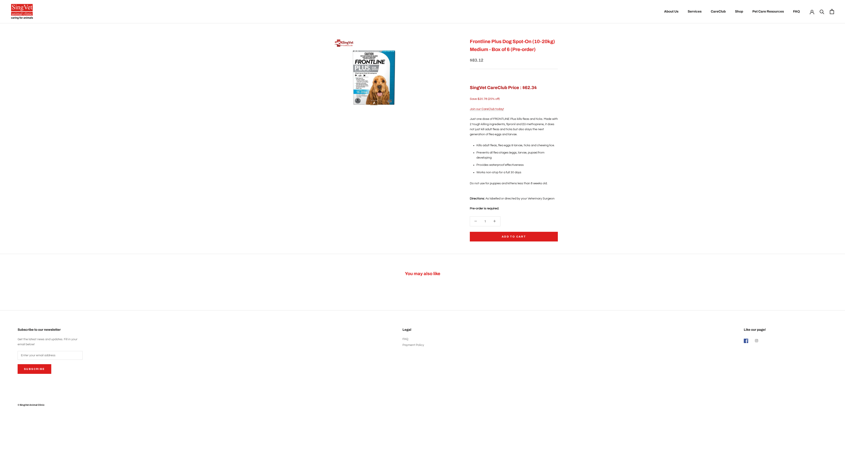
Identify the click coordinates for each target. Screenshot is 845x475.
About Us (671, 11)
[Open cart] (832, 11)
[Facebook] (746, 340)
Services (695, 11)
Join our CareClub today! (487, 109)
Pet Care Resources (768, 11)
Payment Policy (413, 345)
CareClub (718, 11)
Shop (739, 11)
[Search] (822, 11)
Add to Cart (514, 236)
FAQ (796, 11)
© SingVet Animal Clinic (31, 405)
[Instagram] (756, 340)
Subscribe (34, 369)
